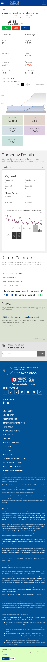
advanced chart (40, 84)
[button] (23, 10)
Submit (41, 354)
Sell (16, 28)
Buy (6, 28)
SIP (25, 28)
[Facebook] (5, 392)
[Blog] (22, 392)
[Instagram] (34, 392)
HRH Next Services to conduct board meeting (21, 317)
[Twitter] (11, 392)
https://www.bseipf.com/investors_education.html (13, 609)
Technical (7, 167)
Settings (5, 654)
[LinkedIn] (16, 392)
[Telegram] (39, 392)
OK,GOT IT (5, 658)
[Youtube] (28, 392)
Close (12, 658)
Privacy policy (40, 652)
